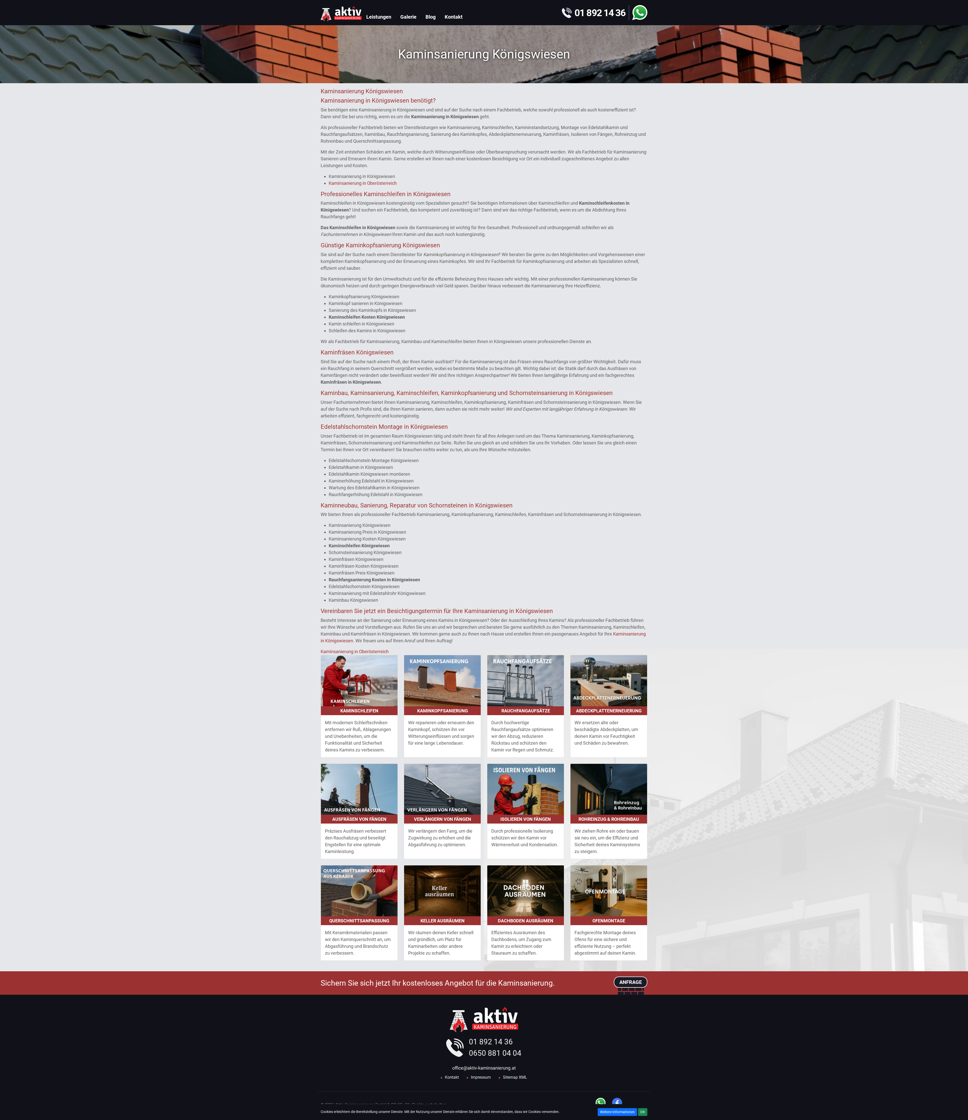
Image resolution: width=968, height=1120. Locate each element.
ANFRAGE (630, 982)
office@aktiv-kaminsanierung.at (484, 1068)
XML (523, 1077)
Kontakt (452, 1077)
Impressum (481, 1077)
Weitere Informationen (617, 1112)
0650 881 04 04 (495, 1053)
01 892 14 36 (491, 1041)
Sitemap (510, 1077)
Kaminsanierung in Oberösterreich (363, 183)
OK (642, 1112)
